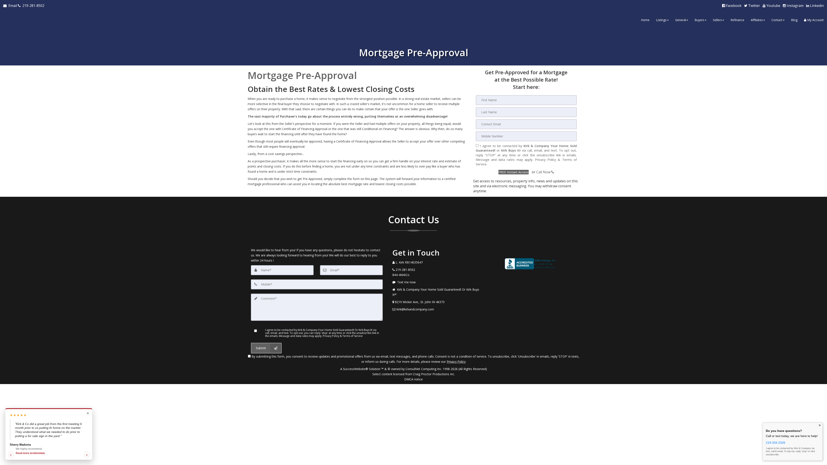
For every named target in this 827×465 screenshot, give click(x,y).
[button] (513, 172)
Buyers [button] (699, 20)
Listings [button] (661, 20)
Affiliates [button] (757, 20)
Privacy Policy (545, 159)
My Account (815, 20)
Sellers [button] (717, 20)
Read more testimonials (30, 453)
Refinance (737, 20)
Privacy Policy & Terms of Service (343, 336)
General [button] (680, 20)
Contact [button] (776, 20)
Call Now (543, 172)
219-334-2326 (775, 442)
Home (645, 20)
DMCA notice (413, 379)
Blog (794, 20)
